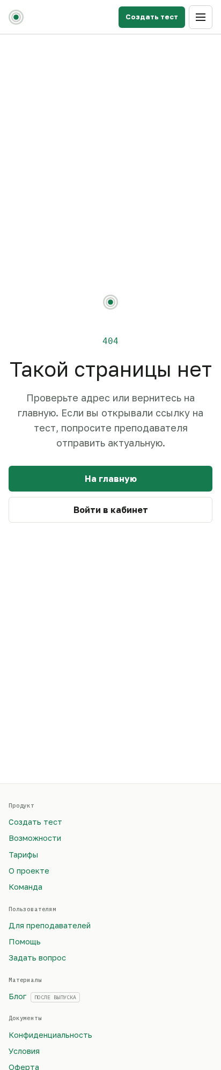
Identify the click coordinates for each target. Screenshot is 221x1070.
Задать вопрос (37, 957)
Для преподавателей (50, 925)
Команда (25, 886)
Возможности (35, 837)
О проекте (29, 870)
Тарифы (23, 854)
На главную (111, 478)
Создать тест (152, 16)
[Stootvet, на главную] (16, 17)
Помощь (25, 941)
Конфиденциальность (50, 1034)
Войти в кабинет (110, 509)
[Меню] (200, 17)
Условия (24, 1051)
